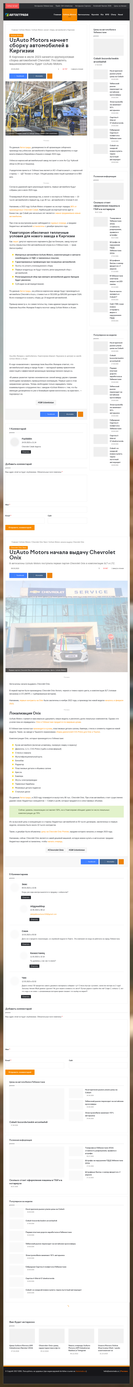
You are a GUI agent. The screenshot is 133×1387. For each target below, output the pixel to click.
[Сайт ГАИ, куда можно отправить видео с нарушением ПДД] (101, 307)
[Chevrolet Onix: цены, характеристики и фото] (52, 1336)
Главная (57, 14)
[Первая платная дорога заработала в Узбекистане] (101, 372)
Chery (113, 14)
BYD (107, 14)
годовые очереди (58, 223)
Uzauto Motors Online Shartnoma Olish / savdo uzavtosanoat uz (109, 1348)
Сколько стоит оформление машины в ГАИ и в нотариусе (107, 205)
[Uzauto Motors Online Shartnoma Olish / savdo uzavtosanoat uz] (111, 1336)
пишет (16, 241)
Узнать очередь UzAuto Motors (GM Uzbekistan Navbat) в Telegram (79, 1348)
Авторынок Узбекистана (43, 6)
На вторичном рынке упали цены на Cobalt (117, 73)
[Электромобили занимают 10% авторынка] (101, 105)
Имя (7, 505)
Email (8, 516)
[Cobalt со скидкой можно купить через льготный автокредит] (101, 149)
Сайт (50, 516)
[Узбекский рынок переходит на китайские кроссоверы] (101, 87)
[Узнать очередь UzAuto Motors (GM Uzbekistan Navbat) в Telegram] (81, 1336)
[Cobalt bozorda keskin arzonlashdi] (109, 47)
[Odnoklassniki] (49, 76)
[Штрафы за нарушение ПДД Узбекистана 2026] (101, 246)
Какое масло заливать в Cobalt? (116, 294)
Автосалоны (84, 14)
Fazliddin (27, 438)
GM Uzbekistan (46, 402)
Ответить (26, 452)
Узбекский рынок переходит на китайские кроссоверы (116, 89)
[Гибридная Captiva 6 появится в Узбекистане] (101, 133)
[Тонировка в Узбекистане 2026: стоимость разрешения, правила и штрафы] (101, 222)
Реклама (124, 1371)
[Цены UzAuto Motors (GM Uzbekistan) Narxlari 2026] (22, 1336)
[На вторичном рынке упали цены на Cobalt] (101, 74)
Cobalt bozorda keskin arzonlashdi (117, 358)
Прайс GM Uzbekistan (64, 6)
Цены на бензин (120, 6)
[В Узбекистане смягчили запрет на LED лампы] (101, 279)
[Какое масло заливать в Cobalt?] (101, 295)
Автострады (25, 147)
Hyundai (95, 14)
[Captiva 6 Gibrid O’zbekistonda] (101, 121)
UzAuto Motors (69, 14)
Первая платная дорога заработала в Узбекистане (116, 373)
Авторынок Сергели (83, 6)
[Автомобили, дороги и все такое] (16, 15)
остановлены (39, 226)
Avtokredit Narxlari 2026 (102, 6)
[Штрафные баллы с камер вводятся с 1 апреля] (101, 264)
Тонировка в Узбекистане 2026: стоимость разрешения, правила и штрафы (116, 226)
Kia (102, 14)
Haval (120, 14)
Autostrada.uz (81, 1371)
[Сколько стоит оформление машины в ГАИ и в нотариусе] (109, 191)
